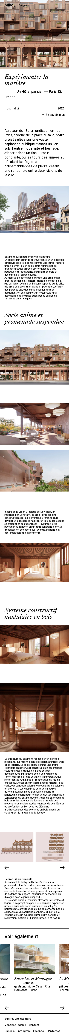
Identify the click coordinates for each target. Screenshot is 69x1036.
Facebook (39, 1030)
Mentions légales (15, 1024)
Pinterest (54, 1030)
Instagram (24, 1030)
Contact (34, 1024)
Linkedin (9, 1030)
